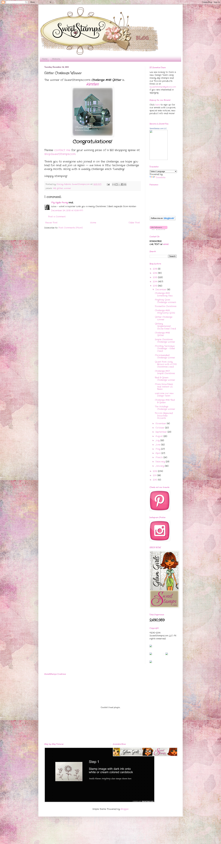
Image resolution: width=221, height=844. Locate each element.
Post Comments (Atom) (70, 227)
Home (45, 58)
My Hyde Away (59, 202)
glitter (60, 188)
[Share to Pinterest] (125, 184)
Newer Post (51, 222)
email (166, 244)
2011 (155, 475)
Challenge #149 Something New (164, 294)
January (160, 465)
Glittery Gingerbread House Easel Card (165, 326)
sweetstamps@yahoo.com (163, 86)
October (160, 427)
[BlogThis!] (116, 184)
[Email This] (113, 184)
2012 (155, 471)
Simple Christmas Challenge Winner (165, 341)
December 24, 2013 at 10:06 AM (67, 210)
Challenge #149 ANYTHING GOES (165, 311)
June (158, 444)
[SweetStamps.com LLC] (159, 159)
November (161, 423)
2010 (155, 479)
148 (54, 188)
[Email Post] (108, 184)
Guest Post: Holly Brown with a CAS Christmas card (166, 364)
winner (67, 188)
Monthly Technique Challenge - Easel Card (165, 349)
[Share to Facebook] (122, 184)
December (161, 289)
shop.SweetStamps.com (59, 154)
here (157, 104)
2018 (155, 268)
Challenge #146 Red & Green (165, 401)
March (159, 457)
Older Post (134, 222)
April (158, 453)
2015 (155, 277)
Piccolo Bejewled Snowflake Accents (164, 416)
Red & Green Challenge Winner (165, 379)
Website (56, 58)
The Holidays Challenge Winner (165, 408)
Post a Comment (57, 216)
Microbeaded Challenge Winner (165, 356)
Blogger (125, 809)
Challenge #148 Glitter (162, 334)
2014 (155, 281)
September (161, 431)
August (159, 436)
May (158, 449)
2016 (155, 273)
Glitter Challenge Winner (163, 318)
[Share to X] (119, 184)
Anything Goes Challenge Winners (165, 301)
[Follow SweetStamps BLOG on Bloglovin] (163, 219)
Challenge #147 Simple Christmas (165, 372)
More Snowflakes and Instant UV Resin (164, 387)
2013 (155, 285)
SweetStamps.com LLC (158, 128)
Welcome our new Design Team (164, 394)
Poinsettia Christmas (165, 306)
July (157, 440)
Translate (160, 177)
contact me (62, 150)
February (160, 461)
